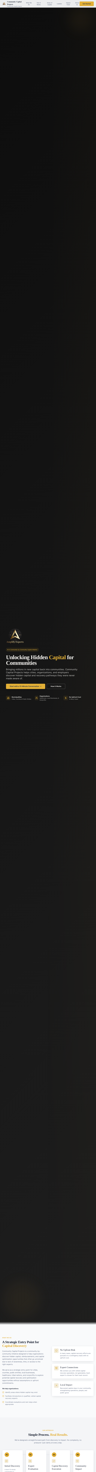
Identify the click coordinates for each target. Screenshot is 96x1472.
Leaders (59, 4)
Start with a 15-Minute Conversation (24, 686)
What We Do (29, 3)
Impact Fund (68, 3)
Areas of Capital (49, 3)
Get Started (87, 4)
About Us (77, 3)
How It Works (39, 3)
